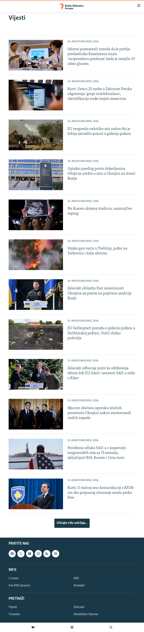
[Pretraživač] (110, 627)
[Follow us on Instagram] (38, 553)
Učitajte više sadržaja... (72, 523)
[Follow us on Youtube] (29, 553)
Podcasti (79, 607)
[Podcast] (72, 627)
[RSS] (46, 553)
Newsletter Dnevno (86, 614)
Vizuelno (14, 614)
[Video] (33, 627)
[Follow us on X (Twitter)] (20, 553)
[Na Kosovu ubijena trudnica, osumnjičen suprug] (36, 215)
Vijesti (13, 607)
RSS (76, 578)
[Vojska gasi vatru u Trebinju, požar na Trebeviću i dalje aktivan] (36, 254)
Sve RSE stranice (19, 585)
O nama (13, 578)
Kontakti (79, 585)
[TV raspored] (55, 553)
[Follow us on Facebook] (12, 553)
